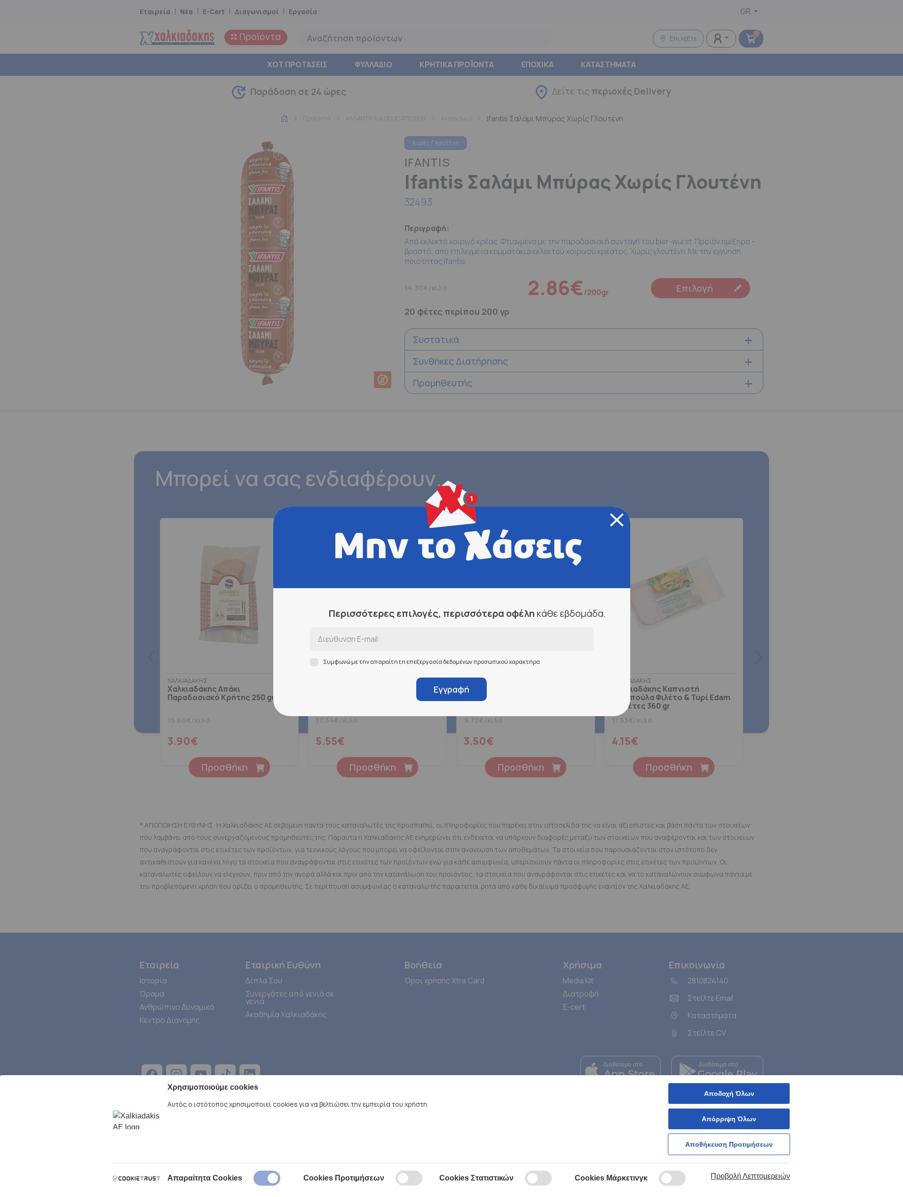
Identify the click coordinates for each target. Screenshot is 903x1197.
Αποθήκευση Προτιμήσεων (729, 1144)
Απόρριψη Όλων (729, 1119)
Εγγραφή (451, 689)
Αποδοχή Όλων (729, 1093)
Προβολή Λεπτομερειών (750, 1176)
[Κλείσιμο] (617, 520)
